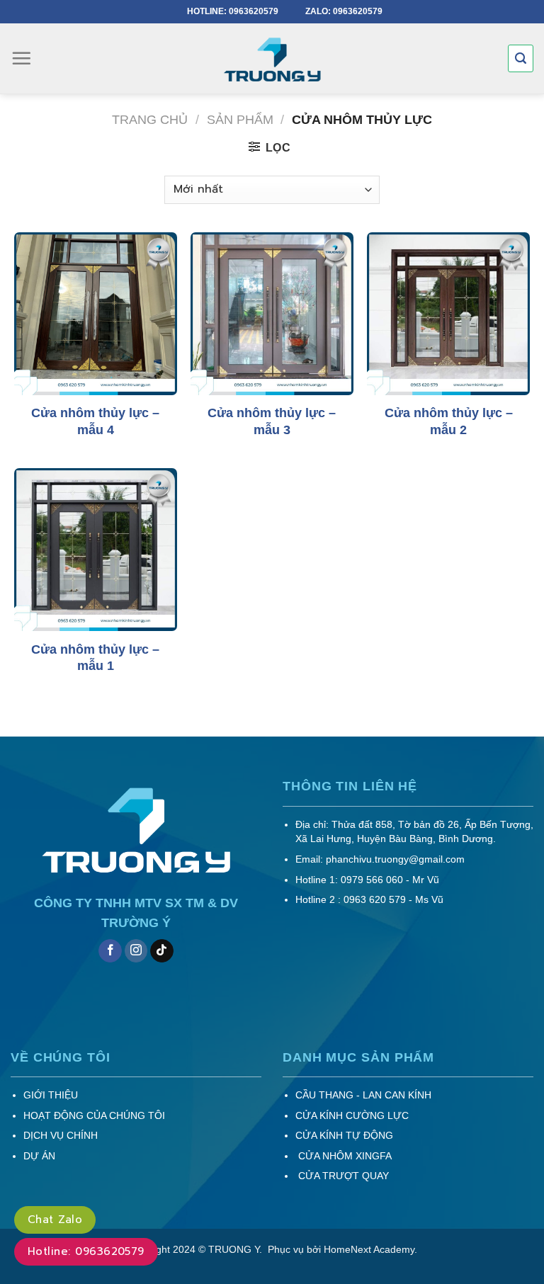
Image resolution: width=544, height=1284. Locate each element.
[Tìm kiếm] (520, 58)
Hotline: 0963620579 (233, 11)
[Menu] (21, 58)
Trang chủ (150, 119)
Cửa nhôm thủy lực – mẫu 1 (95, 658)
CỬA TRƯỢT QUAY (342, 1176)
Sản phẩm (240, 119)
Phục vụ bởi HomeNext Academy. (341, 1249)
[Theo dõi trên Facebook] (110, 951)
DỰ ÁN (39, 1156)
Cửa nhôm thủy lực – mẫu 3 (272, 421)
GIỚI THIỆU (50, 1095)
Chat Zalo (55, 1219)
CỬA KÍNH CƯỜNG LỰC (352, 1115)
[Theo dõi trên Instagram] (136, 951)
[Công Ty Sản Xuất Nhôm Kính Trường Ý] (272, 60)
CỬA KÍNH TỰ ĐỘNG (344, 1135)
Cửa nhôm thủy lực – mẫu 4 (95, 421)
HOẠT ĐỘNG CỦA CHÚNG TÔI (94, 1115)
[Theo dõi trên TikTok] (162, 951)
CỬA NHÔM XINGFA (343, 1156)
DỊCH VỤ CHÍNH (60, 1135)
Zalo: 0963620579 (343, 11)
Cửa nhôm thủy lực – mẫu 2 (449, 421)
